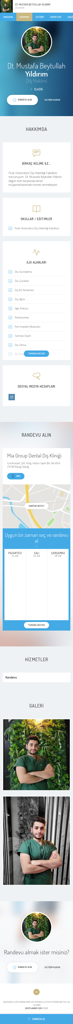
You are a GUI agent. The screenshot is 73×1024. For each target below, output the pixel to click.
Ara (18, 476)
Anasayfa (8, 16)
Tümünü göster (36, 353)
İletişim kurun (52, 99)
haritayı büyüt (36, 505)
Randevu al (38, 1018)
